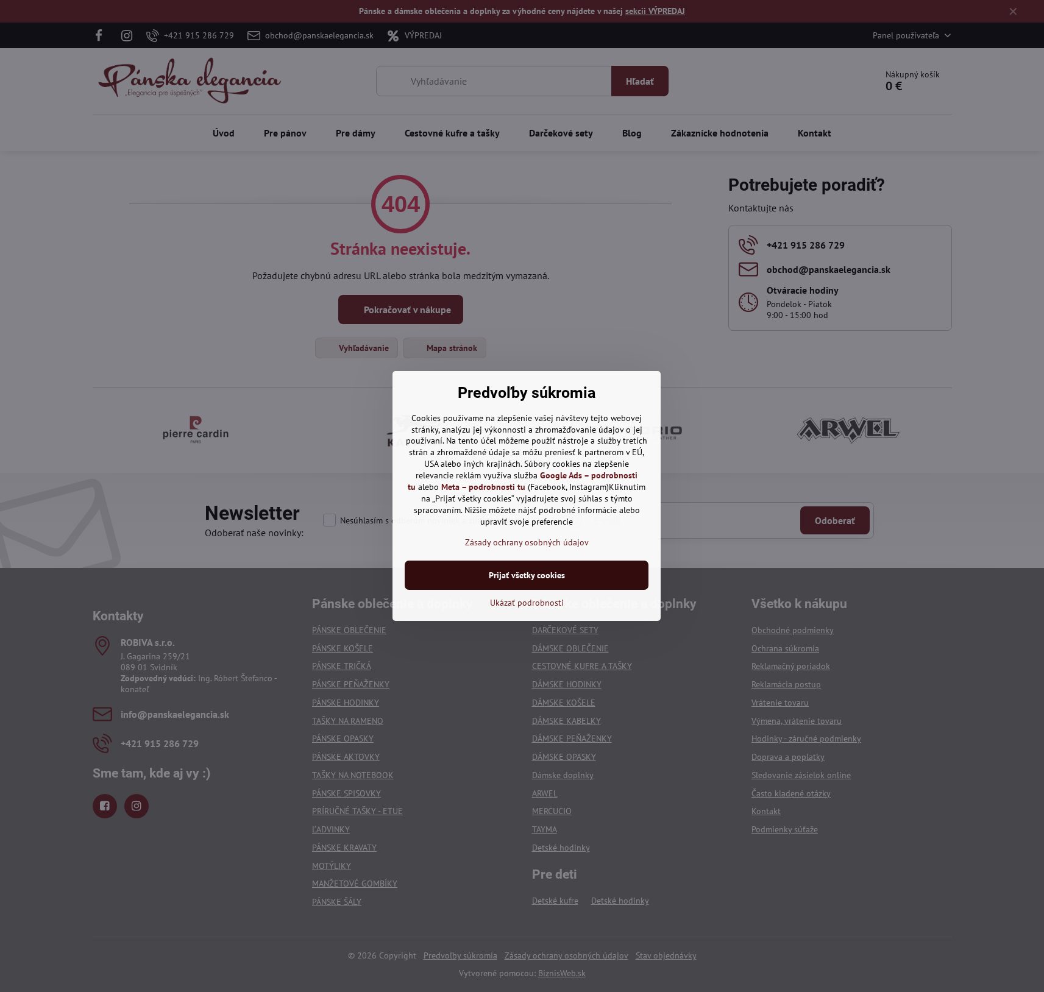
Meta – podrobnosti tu (483, 486)
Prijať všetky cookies (527, 575)
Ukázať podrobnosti (527, 602)
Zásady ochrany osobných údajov (527, 542)
